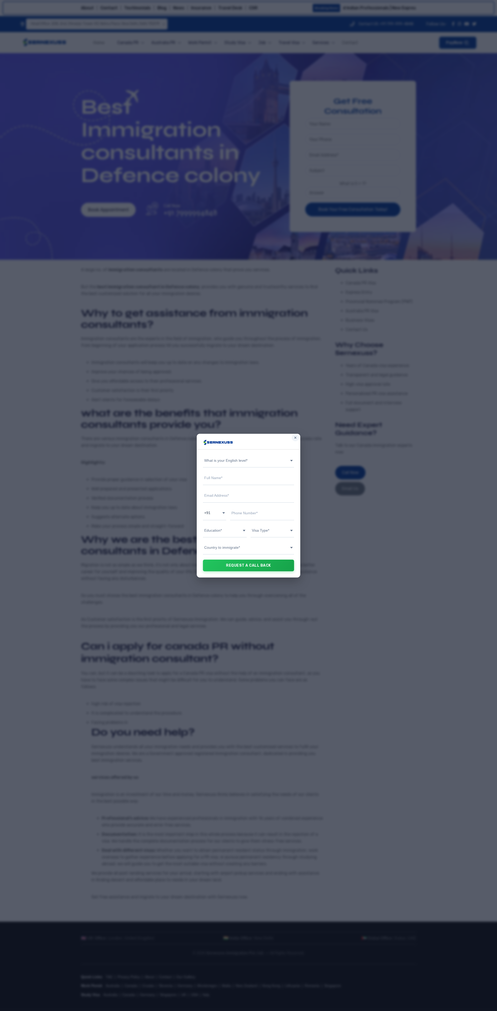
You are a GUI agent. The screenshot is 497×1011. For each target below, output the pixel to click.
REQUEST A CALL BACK (248, 565)
